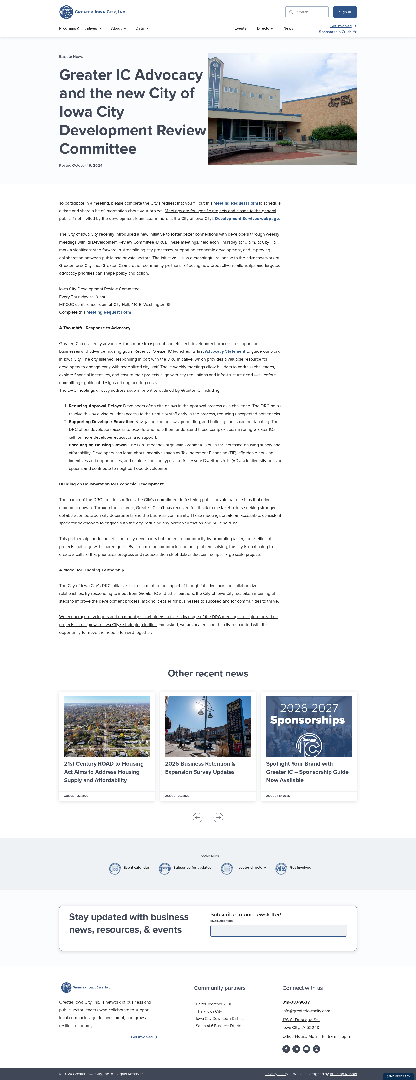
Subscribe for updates (192, 867)
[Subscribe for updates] (165, 869)
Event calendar (136, 867)
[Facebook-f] (286, 1049)
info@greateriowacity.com (306, 1011)
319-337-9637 (296, 1002)
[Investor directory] (227, 869)
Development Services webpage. (247, 218)
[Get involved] (281, 869)
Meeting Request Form (236, 203)
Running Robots (343, 1074)
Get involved (300, 867)
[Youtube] (306, 1049)
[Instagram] (316, 1049)
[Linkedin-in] (296, 1049)
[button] (198, 817)
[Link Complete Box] (107, 746)
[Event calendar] (115, 869)
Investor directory (250, 867)
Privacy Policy (276, 1074)
